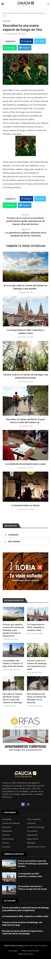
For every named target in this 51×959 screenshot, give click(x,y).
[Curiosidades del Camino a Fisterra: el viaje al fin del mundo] (13, 650)
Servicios (6, 835)
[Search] (48, 4)
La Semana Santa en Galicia (25, 505)
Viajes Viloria (32, 839)
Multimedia (7, 831)
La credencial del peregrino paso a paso (25, 464)
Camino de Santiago (11, 823)
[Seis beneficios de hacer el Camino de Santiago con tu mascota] (37, 683)
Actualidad (6, 819)
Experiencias (32, 835)
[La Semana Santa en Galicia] (25, 487)
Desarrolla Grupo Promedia (35, 945)
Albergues (31, 843)
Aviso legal (12, 950)
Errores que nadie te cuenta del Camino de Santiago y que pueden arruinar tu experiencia (13, 630)
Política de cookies (25, 954)
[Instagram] (28, 804)
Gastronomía (8, 839)
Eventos (5, 843)
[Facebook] (23, 804)
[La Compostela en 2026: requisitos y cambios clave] (25, 311)
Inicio (5, 13)
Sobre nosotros (34, 819)
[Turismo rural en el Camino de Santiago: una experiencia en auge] (25, 356)
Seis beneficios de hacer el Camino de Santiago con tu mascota (36, 698)
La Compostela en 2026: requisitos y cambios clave (35, 627)
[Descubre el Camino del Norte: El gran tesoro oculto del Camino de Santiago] (25, 400)
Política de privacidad (30, 950)
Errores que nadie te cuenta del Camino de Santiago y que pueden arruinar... (33, 863)
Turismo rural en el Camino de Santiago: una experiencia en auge (37, 664)
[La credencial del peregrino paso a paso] (25, 445)
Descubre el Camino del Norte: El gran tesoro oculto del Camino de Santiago (12, 698)
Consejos (6, 847)
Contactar (31, 823)
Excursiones (32, 831)
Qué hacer (6, 827)
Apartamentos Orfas (36, 847)
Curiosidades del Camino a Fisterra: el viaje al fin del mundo (13, 663)
